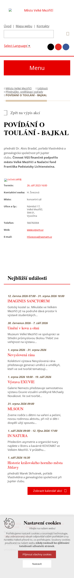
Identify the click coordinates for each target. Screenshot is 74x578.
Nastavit (37, 564)
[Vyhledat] (66, 34)
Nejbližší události (27, 278)
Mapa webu (24, 26)
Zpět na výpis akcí (25, 112)
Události (42, 88)
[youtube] (58, 47)
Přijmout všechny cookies (37, 554)
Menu (37, 68)
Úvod (7, 26)
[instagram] (50, 47)
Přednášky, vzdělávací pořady (24, 92)
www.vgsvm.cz (35, 229)
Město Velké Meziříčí (19, 88)
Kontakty (43, 26)
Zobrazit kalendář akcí (46, 491)
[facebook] (66, 47)
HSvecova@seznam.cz (39, 236)
